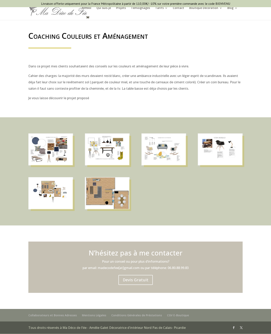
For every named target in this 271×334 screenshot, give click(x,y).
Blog (230, 8)
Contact (178, 8)
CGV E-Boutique (178, 315)
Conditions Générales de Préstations (136, 315)
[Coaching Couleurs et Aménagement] (51, 165)
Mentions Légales (94, 315)
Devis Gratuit (135, 280)
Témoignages (140, 8)
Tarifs (159, 8)
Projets (121, 8)
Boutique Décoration (203, 8)
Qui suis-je (103, 8)
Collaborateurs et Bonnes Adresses (52, 315)
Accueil (86, 8)
